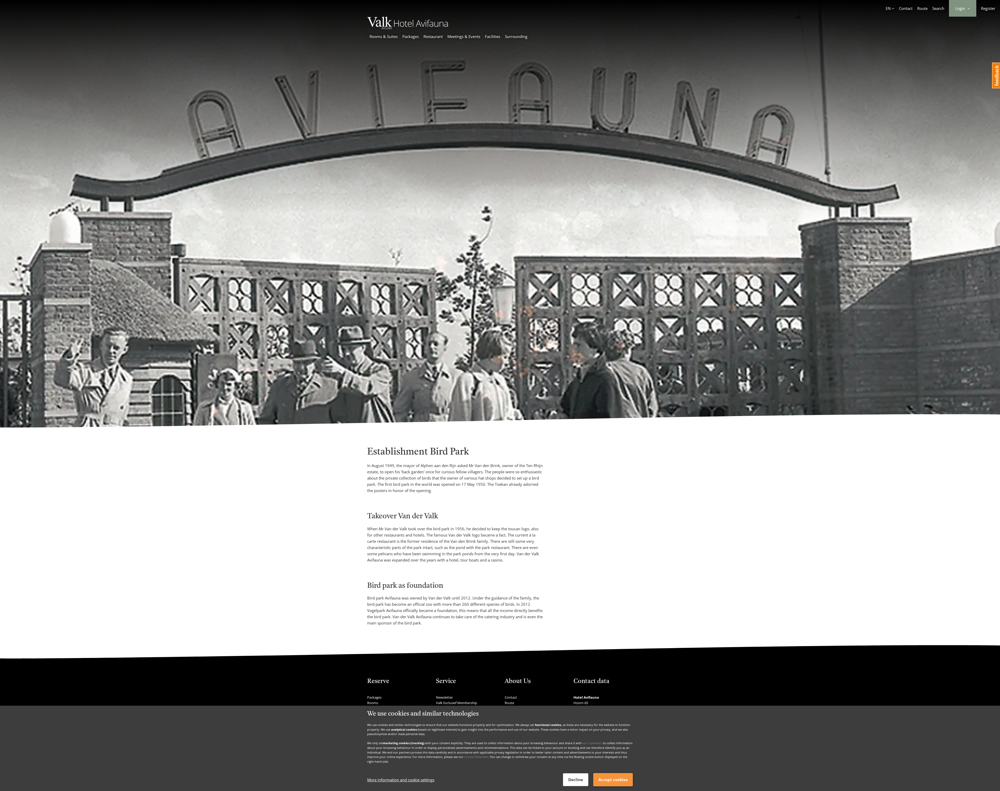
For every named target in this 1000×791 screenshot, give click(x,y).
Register (988, 8)
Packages (410, 36)
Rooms (372, 702)
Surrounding (516, 36)
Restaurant (433, 36)
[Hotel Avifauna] (407, 27)
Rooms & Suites (384, 36)
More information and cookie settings (400, 779)
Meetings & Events (463, 36)
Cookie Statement (476, 757)
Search (938, 8)
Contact (906, 8)
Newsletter (444, 697)
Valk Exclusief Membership (456, 702)
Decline (575, 779)
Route (922, 8)
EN (888, 8)
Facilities (492, 36)
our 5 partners (592, 743)
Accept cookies (613, 779)
